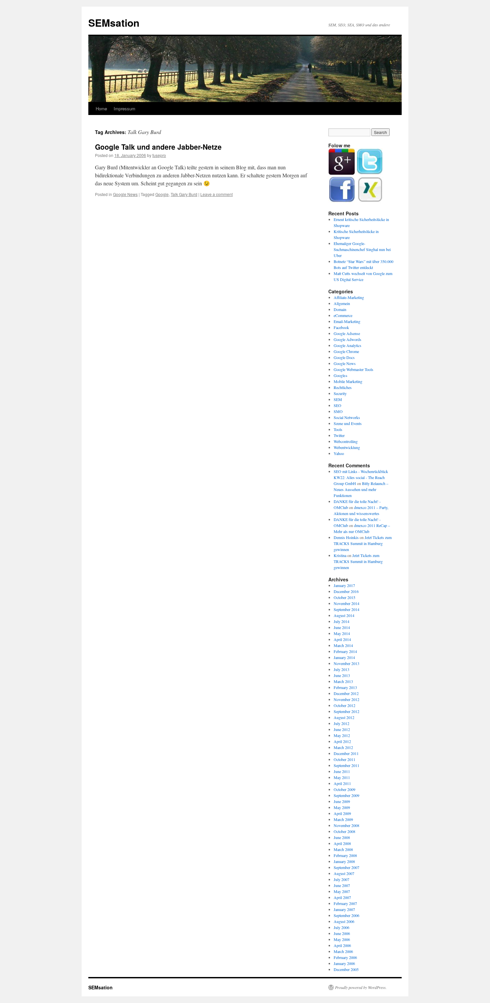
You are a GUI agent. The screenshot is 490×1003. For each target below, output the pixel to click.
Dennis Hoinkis (346, 537)
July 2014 (341, 621)
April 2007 (342, 897)
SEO (337, 405)
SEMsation (113, 22)
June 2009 (342, 801)
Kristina (340, 555)
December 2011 (346, 753)
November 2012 (346, 699)
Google (162, 194)
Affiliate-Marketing (349, 297)
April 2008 (342, 843)
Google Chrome (346, 351)
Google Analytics (347, 345)
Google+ (341, 375)
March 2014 (343, 645)
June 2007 (342, 885)
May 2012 (342, 735)
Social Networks (347, 417)
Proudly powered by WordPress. (361, 987)
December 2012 (346, 693)
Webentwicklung (347, 447)
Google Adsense (347, 333)
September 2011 (346, 765)
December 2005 (346, 969)
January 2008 (344, 861)
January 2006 (344, 963)
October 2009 (344, 789)
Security (340, 393)
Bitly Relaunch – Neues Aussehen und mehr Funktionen (361, 489)
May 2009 (342, 807)
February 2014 (345, 651)
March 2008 (343, 849)
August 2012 (344, 717)
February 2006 (345, 957)
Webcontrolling (346, 441)
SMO (338, 411)
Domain (340, 309)
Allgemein (342, 303)
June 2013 (342, 675)
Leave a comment (216, 194)
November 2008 (346, 825)
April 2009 (342, 813)
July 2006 (341, 927)
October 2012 (344, 705)
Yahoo (339, 453)
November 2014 (346, 603)
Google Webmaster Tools (353, 369)
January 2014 (344, 657)
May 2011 (342, 777)
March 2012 (343, 747)
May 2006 (342, 939)
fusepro (159, 155)
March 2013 (343, 681)
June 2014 (342, 627)
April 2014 (342, 639)
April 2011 (342, 783)
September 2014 (346, 609)
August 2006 (344, 921)
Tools (338, 429)
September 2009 (346, 795)
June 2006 (342, 933)
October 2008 (344, 831)
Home (101, 108)
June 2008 (342, 837)
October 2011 (344, 759)
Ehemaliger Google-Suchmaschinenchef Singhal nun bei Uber (362, 249)
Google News (125, 194)
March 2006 (343, 951)
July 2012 (341, 723)
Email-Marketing (347, 321)
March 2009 (343, 819)
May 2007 (342, 891)
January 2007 (344, 909)
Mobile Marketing (348, 381)
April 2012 (342, 741)
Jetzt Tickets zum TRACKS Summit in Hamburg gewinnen (363, 543)
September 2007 (346, 867)
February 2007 (345, 903)
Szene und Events (348, 423)
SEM (338, 399)
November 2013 (346, 663)
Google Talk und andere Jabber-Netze (158, 147)
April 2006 (342, 945)
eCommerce (343, 315)
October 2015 (344, 597)
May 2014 (342, 633)
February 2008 (345, 855)
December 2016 (346, 591)
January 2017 (344, 585)
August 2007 (344, 873)
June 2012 (342, 729)
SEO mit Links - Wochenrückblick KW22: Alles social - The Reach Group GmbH (361, 477)
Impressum (124, 108)
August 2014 (344, 615)
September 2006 (346, 915)
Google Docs (344, 357)
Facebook (341, 327)
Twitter (339, 435)
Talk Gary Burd (184, 194)
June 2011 (342, 771)
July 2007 (341, 879)
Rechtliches (343, 387)
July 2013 (341, 669)
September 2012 (346, 711)
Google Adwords (347, 339)
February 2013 (345, 687)
